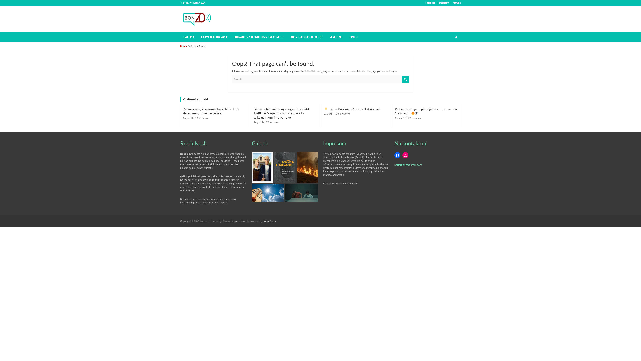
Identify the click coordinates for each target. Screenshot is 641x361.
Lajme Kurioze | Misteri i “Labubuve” (354, 109)
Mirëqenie (336, 37)
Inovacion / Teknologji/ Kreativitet (259, 37)
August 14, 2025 (262, 122)
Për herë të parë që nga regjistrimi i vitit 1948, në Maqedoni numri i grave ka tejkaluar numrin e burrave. (281, 113)
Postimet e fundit (195, 99)
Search (405, 79)
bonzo (205, 118)
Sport (354, 37)
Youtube (457, 3)
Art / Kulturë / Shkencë (306, 37)
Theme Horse (230, 221)
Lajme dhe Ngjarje (214, 37)
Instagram (444, 3)
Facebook (430, 3)
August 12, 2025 (332, 114)
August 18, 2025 (191, 118)
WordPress (270, 221)
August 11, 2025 (403, 118)
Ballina (189, 37)
